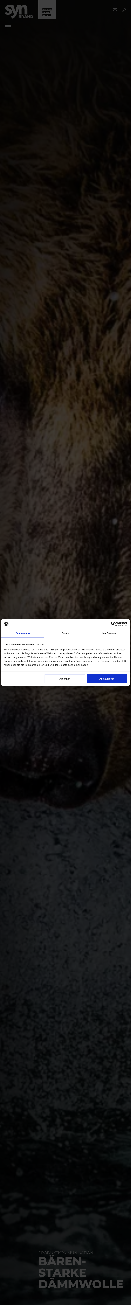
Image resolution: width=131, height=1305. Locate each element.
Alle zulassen (106, 678)
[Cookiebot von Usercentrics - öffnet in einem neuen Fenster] (113, 624)
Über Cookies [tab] (108, 633)
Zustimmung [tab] (23, 633)
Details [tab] (65, 633)
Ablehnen (64, 678)
